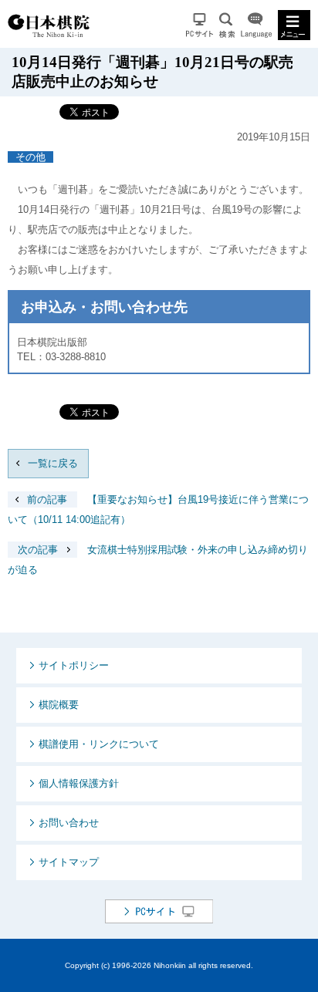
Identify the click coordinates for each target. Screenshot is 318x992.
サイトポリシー (74, 665)
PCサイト (199, 25)
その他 (30, 157)
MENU (294, 25)
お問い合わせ (69, 822)
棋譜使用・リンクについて (99, 744)
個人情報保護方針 (79, 783)
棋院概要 (59, 704)
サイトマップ (69, 862)
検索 (227, 25)
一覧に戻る (53, 463)
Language (256, 25)
